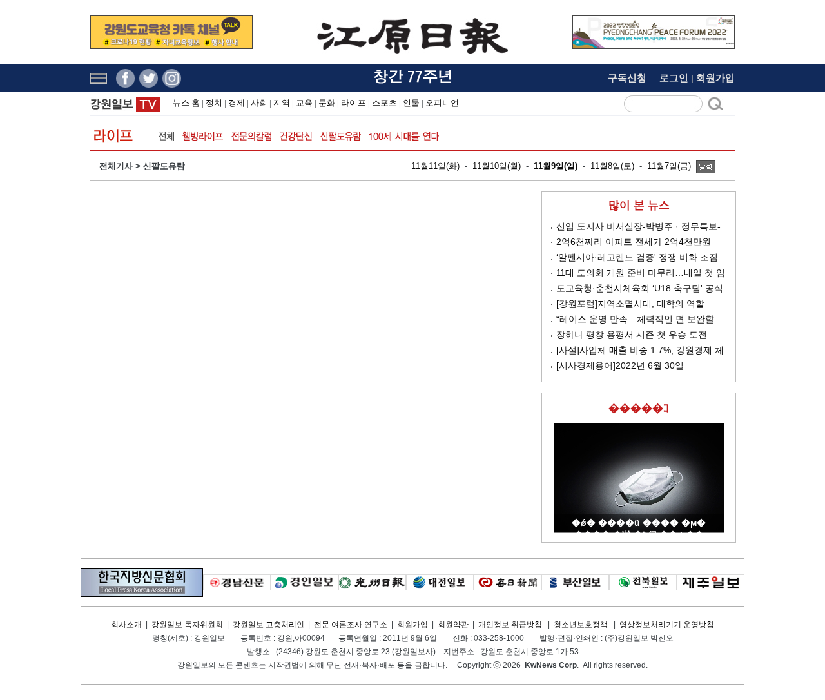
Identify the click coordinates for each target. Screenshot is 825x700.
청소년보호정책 (581, 624)
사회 (259, 103)
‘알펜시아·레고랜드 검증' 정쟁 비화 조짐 (637, 257)
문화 (326, 103)
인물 (411, 103)
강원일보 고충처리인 (268, 624)
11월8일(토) (612, 166)
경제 (236, 103)
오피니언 (442, 103)
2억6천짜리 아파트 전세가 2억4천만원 (633, 242)
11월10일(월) (496, 166)
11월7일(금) (669, 166)
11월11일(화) (435, 166)
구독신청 (627, 77)
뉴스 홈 (186, 103)
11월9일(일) (556, 166)
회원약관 (453, 624)
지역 (281, 103)
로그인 (673, 77)
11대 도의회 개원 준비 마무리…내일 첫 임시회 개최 (640, 273)
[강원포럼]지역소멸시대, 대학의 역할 (630, 303)
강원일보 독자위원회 (187, 624)
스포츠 (384, 103)
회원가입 (715, 77)
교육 (304, 103)
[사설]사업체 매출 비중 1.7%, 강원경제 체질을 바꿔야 (640, 351)
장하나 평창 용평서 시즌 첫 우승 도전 (631, 334)
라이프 (353, 103)
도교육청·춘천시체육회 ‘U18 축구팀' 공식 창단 (639, 289)
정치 (214, 103)
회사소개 (126, 624)
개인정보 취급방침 (510, 624)
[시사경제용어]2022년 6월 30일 (620, 365)
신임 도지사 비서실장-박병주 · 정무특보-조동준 (638, 227)
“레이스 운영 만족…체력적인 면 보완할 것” (635, 320)
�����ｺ (638, 408)
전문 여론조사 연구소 (350, 624)
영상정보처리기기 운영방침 (666, 624)
